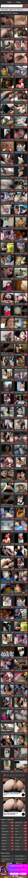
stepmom (7, 840)
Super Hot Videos (4, 9)
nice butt (7, 843)
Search (25, 6)
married (21, 840)
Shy (22, 9)
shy (21, 828)
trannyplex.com (6, 856)
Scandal (18, 9)
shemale (7, 849)
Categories (11, 9)
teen (7, 822)
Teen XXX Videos (19, 856)
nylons (7, 846)
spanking (21, 846)
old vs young (21, 837)
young (21, 831)
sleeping (21, 849)
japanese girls (21, 822)
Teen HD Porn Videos (5, 860)
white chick (7, 825)
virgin (7, 828)
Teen (15, 9)
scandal (21, 825)
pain (21, 834)
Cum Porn (14, 2)
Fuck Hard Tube (19, 859)
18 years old (7, 831)
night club (7, 834)
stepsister (7, 837)
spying (21, 843)
